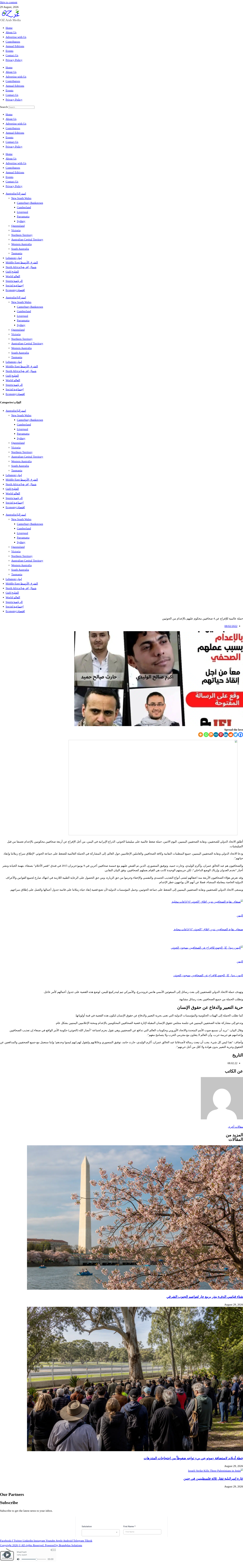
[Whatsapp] (206, 734)
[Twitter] (235, 734)
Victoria (16, 230)
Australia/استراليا (16, 193)
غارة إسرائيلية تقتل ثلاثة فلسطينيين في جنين (213, 1478)
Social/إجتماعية (15, 285)
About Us (11, 32)
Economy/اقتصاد (15, 290)
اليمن (240, 915)
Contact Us (12, 55)
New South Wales (21, 198)
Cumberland (24, 207)
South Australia (20, 248)
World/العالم (13, 276)
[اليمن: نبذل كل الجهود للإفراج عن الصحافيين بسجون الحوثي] (207, 947)
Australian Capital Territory (27, 239)
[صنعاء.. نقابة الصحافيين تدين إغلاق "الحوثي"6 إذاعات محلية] (207, 901)
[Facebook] (240, 734)
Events (9, 50)
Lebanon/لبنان (14, 257)
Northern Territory (21, 234)
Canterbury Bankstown (30, 202)
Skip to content (8, 2)
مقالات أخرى (235, 1126)
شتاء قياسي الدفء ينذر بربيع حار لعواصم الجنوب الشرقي (204, 1296)
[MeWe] (215, 734)
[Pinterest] (220, 734)
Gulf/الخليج (12, 271)
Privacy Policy (14, 59)
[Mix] (211, 734)
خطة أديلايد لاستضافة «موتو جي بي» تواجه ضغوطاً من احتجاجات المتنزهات (193, 1458)
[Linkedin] (225, 734)
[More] (201, 734)
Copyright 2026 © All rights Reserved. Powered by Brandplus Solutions (41, 1545)
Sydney (21, 221)
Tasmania (16, 253)
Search (4, 106)
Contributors (13, 41)
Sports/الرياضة (14, 280)
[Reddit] (230, 734)
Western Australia (21, 244)
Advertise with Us (16, 36)
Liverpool (22, 211)
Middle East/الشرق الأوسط (22, 262)
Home (9, 27)
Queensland (18, 225)
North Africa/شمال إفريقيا (21, 267)
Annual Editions (15, 46)
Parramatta (23, 216)
